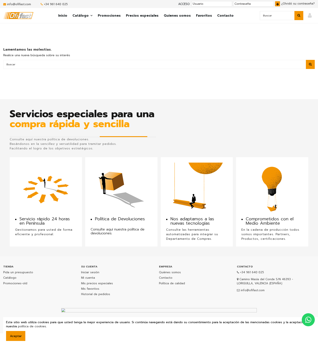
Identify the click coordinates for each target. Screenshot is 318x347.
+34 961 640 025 (56, 4)
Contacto (165, 278)
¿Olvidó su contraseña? (298, 4)
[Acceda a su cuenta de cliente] (309, 16)
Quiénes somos (170, 272)
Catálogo (9, 278)
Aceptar (16, 336)
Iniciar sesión (90, 272)
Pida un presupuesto (18, 272)
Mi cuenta (88, 278)
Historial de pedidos (95, 294)
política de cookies (32, 326)
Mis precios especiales (97, 283)
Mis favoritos (90, 289)
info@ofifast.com (19, 4)
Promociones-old (15, 283)
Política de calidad (172, 283)
